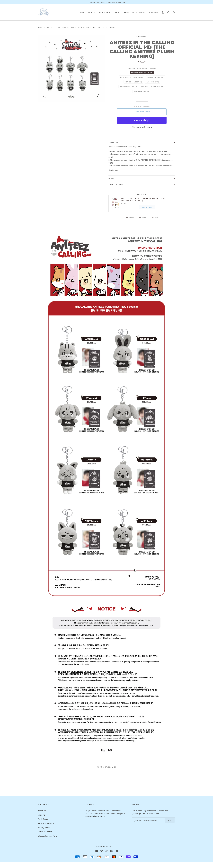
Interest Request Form (47, 836)
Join (169, 820)
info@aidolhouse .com (94, 816)
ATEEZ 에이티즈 (141, 36)
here (106, 813)
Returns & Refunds (46, 823)
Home (40, 28)
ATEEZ (49, 28)
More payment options (142, 127)
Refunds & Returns (116, 185)
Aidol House (103, 846)
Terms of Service (45, 831)
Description (113, 142)
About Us (42, 810)
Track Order (43, 819)
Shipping (112, 178)
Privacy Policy (44, 827)
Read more (113, 170)
